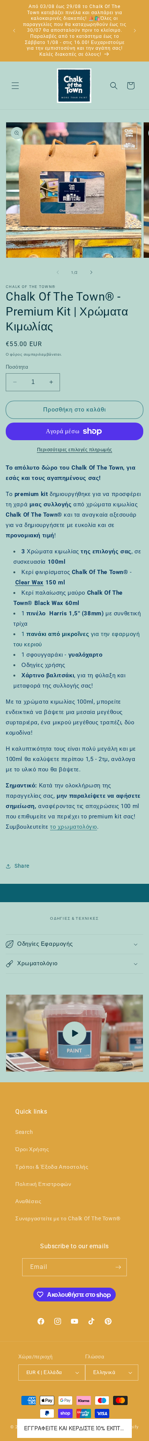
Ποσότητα (17, 367)
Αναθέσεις (28, 1201)
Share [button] (22, 866)
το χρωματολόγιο (73, 826)
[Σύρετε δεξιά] (91, 272)
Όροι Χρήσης (32, 1149)
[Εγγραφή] (118, 1267)
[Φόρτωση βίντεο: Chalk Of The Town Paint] (74, 1033)
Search (24, 1132)
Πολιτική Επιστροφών (43, 1184)
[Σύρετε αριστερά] (57, 272)
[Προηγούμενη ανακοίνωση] (14, 30)
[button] (15, 85)
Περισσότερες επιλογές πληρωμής (74, 449)
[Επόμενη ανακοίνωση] (134, 30)
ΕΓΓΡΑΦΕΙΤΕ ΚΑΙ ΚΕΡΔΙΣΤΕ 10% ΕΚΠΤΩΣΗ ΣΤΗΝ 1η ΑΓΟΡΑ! (74, 1428)
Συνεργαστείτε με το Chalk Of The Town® (68, 1218)
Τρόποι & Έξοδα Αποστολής (51, 1167)
